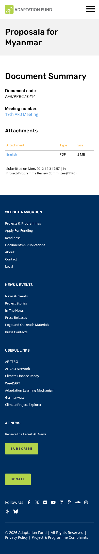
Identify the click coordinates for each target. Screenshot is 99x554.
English (11, 154)
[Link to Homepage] (28, 9)
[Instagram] (86, 502)
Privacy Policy (16, 537)
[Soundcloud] (77, 502)
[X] (37, 502)
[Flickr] (45, 502)
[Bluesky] (15, 511)
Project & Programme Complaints (60, 537)
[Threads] (7, 511)
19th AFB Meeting (21, 114)
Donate (18, 479)
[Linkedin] (61, 502)
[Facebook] (28, 502)
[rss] (69, 502)
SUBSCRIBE (21, 448)
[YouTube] (53, 502)
